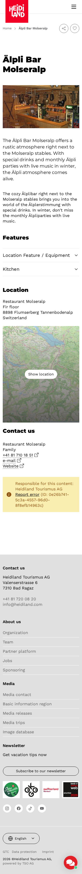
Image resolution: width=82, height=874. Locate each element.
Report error (27, 494)
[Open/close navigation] (74, 7)
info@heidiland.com (22, 604)
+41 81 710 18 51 (18, 455)
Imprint (48, 852)
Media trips (14, 722)
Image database (18, 731)
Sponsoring (14, 670)
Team (8, 642)
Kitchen (11, 269)
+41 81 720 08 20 (19, 598)
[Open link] (7, 808)
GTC (6, 852)
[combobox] (21, 838)
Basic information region (27, 703)
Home (7, 28)
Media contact (17, 694)
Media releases (17, 713)
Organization (15, 632)
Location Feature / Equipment (36, 255)
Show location (41, 374)
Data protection (24, 852)
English (20, 838)
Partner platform (19, 651)
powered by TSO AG (18, 863)
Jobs (7, 660)
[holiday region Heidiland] (16, 6)
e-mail (9, 460)
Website (10, 466)
